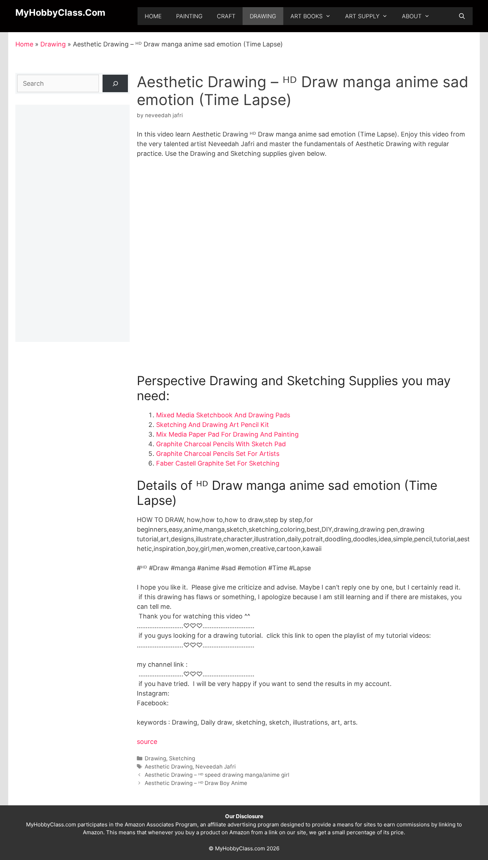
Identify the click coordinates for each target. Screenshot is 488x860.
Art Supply (362, 16)
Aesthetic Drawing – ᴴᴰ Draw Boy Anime (196, 783)
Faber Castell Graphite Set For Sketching (217, 463)
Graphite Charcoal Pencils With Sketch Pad (221, 444)
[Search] (115, 83)
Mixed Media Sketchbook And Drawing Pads (223, 415)
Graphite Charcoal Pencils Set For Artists (217, 453)
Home (153, 16)
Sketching (182, 758)
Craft (226, 16)
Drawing (263, 16)
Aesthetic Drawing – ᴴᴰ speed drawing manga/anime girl (217, 774)
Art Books (306, 16)
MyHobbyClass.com (60, 12)
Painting (189, 16)
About (412, 16)
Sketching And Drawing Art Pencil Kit (212, 424)
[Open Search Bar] (462, 16)
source (147, 741)
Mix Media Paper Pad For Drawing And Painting (227, 434)
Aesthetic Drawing (169, 766)
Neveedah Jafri (215, 766)
